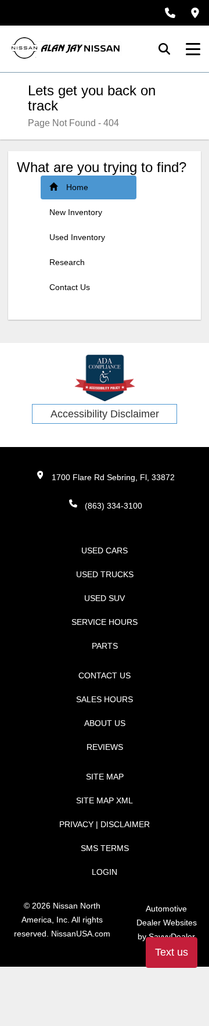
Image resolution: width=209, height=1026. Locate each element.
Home (77, 187)
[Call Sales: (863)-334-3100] (170, 13)
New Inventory (75, 212)
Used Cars (104, 550)
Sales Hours (104, 699)
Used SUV (104, 598)
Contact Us (69, 287)
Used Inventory (77, 237)
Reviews (105, 747)
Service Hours (104, 622)
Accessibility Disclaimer (105, 414)
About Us (104, 723)
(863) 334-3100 (113, 505)
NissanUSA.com (80, 933)
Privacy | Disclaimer (104, 824)
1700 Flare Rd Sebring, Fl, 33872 (113, 477)
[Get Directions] (195, 13)
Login (104, 872)
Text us (171, 952)
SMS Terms (105, 848)
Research (67, 262)
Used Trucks (105, 574)
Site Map (105, 776)
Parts (105, 645)
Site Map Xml (104, 800)
